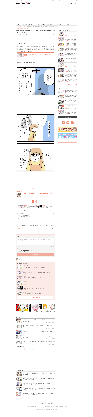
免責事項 (61, 406)
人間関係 (43, 24)
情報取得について (54, 406)
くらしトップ (19, 24)
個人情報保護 (47, 406)
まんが (65, 0)
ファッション (55, 24)
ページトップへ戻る (68, 141)
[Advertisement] (46, 14)
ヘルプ (55, 404)
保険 (29, 24)
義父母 (26, 349)
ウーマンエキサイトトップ (64, 3)
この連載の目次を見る (35, 297)
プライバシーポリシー (39, 406)
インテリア (33, 24)
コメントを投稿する (35, 254)
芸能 (51, 24)
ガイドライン (25, 250)
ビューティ (62, 0)
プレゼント (70, 0)
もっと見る (35, 398)
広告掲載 (65, 406)
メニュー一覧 (75, 0)
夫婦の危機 (31, 349)
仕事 (23, 24)
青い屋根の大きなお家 (26, 28)
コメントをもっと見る (35, 233)
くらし (56, 0)
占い (67, 0)
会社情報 (27, 406)
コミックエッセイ (19, 349)
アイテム (38, 24)
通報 (53, 213)
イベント (47, 24)
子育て (53, 0)
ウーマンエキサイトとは (41, 404)
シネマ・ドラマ (62, 24)
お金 (26, 24)
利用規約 (19, 251)
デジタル (68, 24)
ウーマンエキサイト (25, 34)
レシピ (59, 0)
